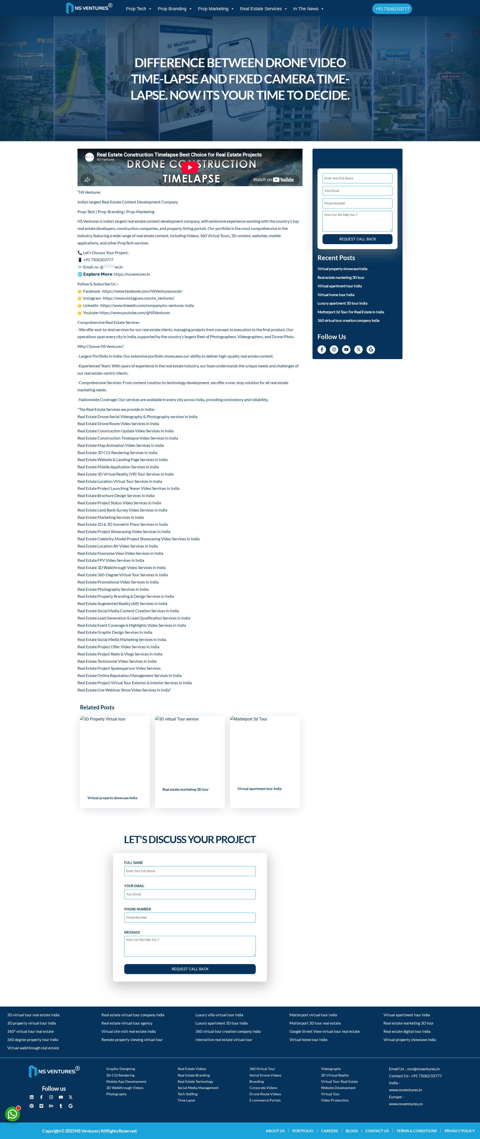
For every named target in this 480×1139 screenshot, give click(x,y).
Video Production (335, 1100)
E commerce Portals (265, 1100)
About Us (275, 1131)
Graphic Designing (120, 1069)
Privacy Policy (459, 1131)
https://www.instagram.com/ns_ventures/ (138, 298)
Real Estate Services (261, 8)
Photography (116, 1094)
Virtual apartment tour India (260, 788)
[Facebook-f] (322, 349)
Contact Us (377, 1131)
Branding (257, 1081)
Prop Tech (136, 8)
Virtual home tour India (336, 294)
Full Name (133, 863)
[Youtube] (346, 349)
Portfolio (303, 1131)
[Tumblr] (60, 1106)
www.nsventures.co (406, 1104)
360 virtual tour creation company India (349, 320)
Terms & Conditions (416, 1131)
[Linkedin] (31, 1097)
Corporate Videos (263, 1088)
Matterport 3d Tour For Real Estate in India (351, 312)
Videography (331, 1069)
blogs (352, 1131)
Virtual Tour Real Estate (339, 1081)
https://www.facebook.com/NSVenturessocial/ (142, 291)
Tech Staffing (188, 1094)
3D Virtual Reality (335, 1075)
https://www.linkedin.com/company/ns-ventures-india (147, 305)
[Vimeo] (41, 1106)
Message (132, 932)
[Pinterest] (31, 1106)
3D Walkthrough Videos (125, 1088)
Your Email (134, 886)
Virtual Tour (330, 1094)
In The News (305, 8)
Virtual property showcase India (112, 798)
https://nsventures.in (132, 274)
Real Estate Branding (194, 1075)
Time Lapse (186, 1100)
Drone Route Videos (265, 1094)
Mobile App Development (126, 1081)
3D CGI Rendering (120, 1075)
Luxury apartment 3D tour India (342, 303)
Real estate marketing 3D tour (185, 789)
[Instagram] (334, 349)
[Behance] (51, 1106)
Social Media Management (198, 1088)
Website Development (338, 1088)
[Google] (370, 349)
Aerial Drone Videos (265, 1075)
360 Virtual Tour (262, 1069)
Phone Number (137, 909)
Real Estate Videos (192, 1069)
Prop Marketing (213, 8)
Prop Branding (172, 8)
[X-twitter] (358, 349)
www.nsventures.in (405, 1090)
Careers (329, 1131)
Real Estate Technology (195, 1081)
